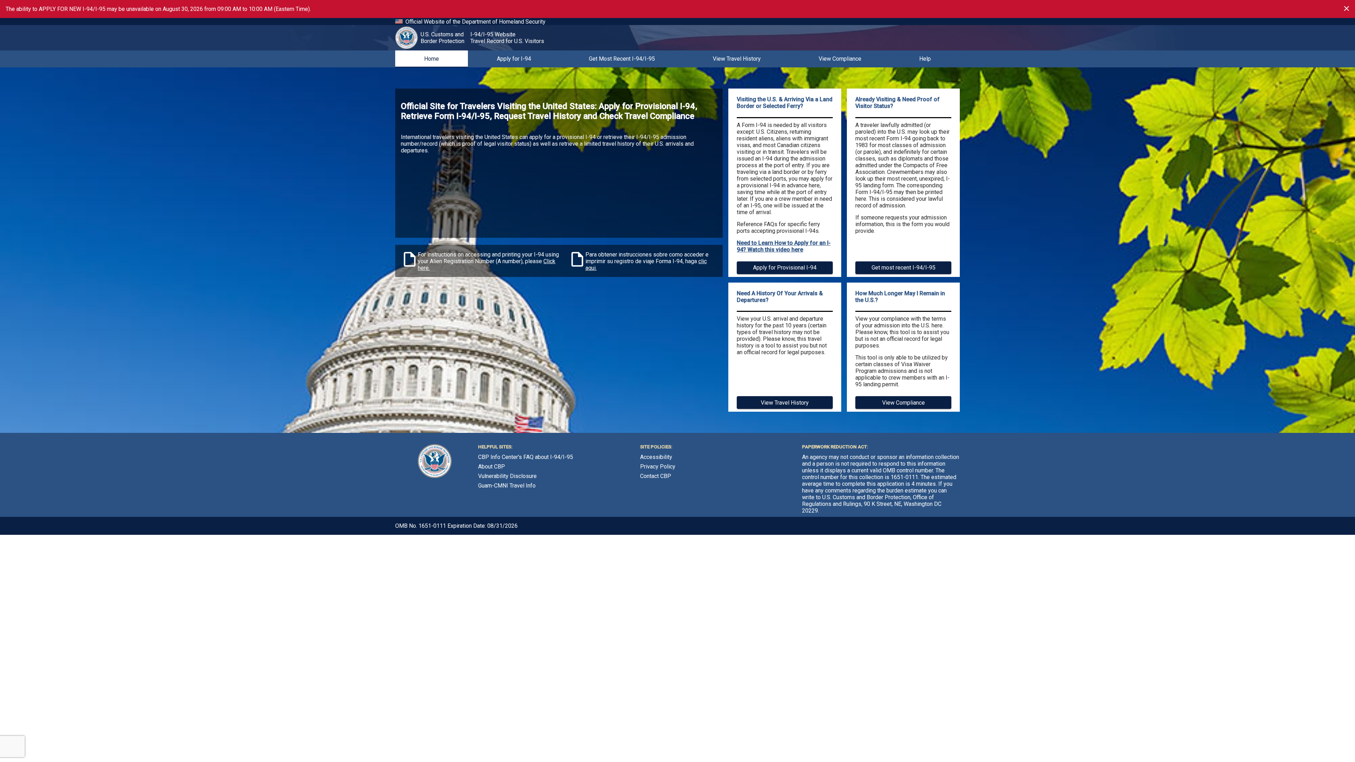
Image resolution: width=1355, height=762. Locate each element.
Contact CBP (655, 476)
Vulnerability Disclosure (507, 476)
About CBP (491, 466)
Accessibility (656, 457)
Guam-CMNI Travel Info (507, 485)
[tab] (431, 58)
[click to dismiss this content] (1346, 8)
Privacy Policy (657, 466)
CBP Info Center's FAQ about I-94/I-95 (525, 457)
